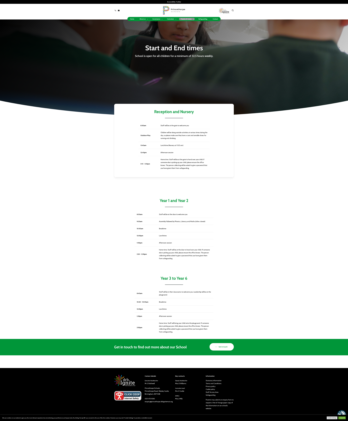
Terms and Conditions (213, 383)
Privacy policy (210, 386)
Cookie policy (210, 389)
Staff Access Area (212, 392)
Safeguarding (210, 395)
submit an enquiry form (223, 400)
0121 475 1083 (150, 399)
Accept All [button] (342, 418)
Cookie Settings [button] (332, 418)
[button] (341, 414)
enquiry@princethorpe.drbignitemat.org (159, 402)
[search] (233, 10)
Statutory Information (213, 381)
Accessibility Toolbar (174, 2)
